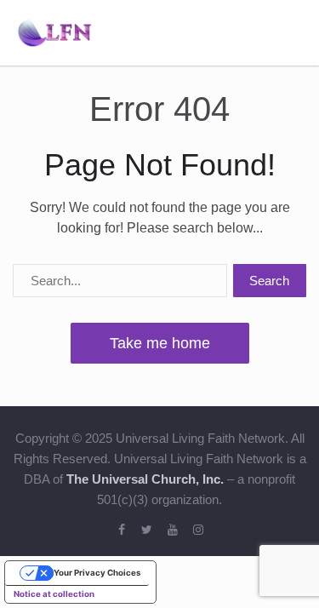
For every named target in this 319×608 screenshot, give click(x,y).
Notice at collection (54, 594)
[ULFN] (54, 31)
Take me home (160, 343)
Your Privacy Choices (97, 572)
